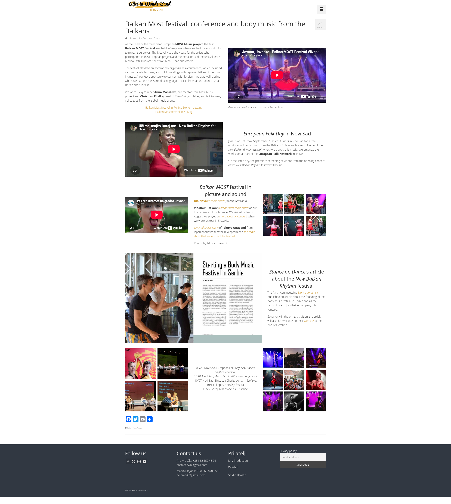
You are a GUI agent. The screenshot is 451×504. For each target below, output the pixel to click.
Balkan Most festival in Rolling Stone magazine (173, 108)
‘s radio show (209, 201)
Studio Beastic (237, 475)
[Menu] (321, 9)
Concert (157, 38)
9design (233, 467)
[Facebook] (128, 461)
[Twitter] (133, 461)
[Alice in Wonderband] (157, 4)
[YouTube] (144, 461)
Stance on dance (308, 292)
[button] (140, 363)
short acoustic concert (233, 216)
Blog (140, 38)
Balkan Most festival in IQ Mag (173, 112)
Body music (148, 38)
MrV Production (238, 461)
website (308, 321)
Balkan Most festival (134, 428)
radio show (234, 208)
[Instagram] (139, 461)
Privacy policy (288, 451)
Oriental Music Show (206, 228)
